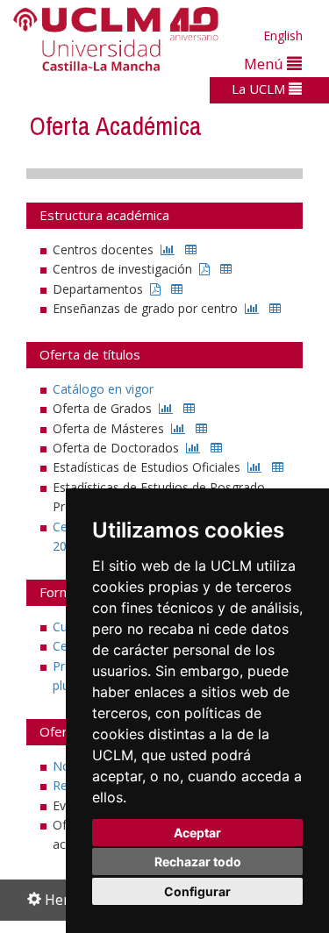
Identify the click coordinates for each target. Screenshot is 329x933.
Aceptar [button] (197, 832)
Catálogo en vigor (103, 389)
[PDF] (204, 268)
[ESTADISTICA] (168, 249)
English (283, 35)
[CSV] (191, 249)
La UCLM (260, 88)
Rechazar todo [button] (197, 861)
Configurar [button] (197, 891)
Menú (265, 63)
